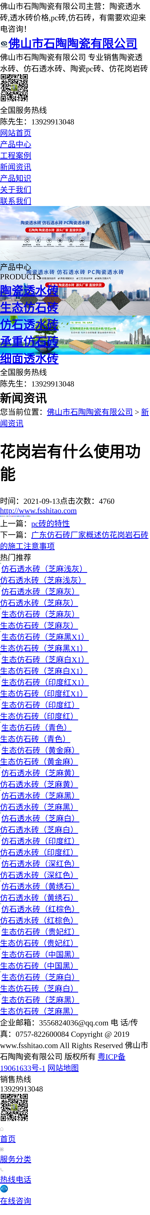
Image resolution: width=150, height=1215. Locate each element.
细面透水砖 (29, 358)
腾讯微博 (20, 516)
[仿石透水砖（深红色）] (39, 864)
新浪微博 (15, 516)
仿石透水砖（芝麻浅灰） (43, 580)
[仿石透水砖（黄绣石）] (39, 886)
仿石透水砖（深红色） (39, 875)
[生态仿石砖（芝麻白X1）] (44, 659)
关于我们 (15, 189)
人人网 (25, 516)
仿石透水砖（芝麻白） (39, 830)
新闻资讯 (15, 167)
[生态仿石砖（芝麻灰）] (39, 614)
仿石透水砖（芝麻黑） (39, 807)
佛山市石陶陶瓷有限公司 (72, 43)
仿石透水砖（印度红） (39, 852)
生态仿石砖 (29, 307)
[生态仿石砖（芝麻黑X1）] (44, 637)
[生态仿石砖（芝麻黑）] (39, 1000)
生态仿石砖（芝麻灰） (39, 625)
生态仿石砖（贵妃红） (39, 943)
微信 (29, 516)
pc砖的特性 (50, 523)
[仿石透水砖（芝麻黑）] (39, 796)
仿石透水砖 (29, 324)
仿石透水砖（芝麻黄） (39, 784)
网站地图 (63, 1068)
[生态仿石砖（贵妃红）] (39, 932)
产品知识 (15, 178)
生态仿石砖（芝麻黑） (39, 1011)
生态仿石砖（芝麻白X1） (44, 671)
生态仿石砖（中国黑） (39, 966)
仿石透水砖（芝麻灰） (39, 603)
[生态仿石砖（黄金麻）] (39, 750)
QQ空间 (9, 516)
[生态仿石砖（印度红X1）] (44, 682)
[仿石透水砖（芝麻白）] (39, 818)
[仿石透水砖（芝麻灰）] (39, 591)
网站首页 (15, 133)
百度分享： (3, 516)
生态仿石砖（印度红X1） (44, 693)
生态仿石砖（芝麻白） (39, 988)
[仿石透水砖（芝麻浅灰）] (43, 569)
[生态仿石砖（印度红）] (39, 705)
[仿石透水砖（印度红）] (39, 841)
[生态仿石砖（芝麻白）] (39, 977)
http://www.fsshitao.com (38, 510)
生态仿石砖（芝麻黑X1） (44, 648)
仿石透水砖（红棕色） (39, 920)
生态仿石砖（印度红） (39, 716)
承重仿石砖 (29, 341)
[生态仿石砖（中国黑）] (39, 954)
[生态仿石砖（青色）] (36, 728)
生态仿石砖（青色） (35, 739)
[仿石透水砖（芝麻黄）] (39, 773)
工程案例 (15, 155)
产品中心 (15, 144)
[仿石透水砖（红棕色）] (39, 909)
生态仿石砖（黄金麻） (39, 762)
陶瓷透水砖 (29, 290)
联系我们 (15, 201)
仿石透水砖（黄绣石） (39, 898)
